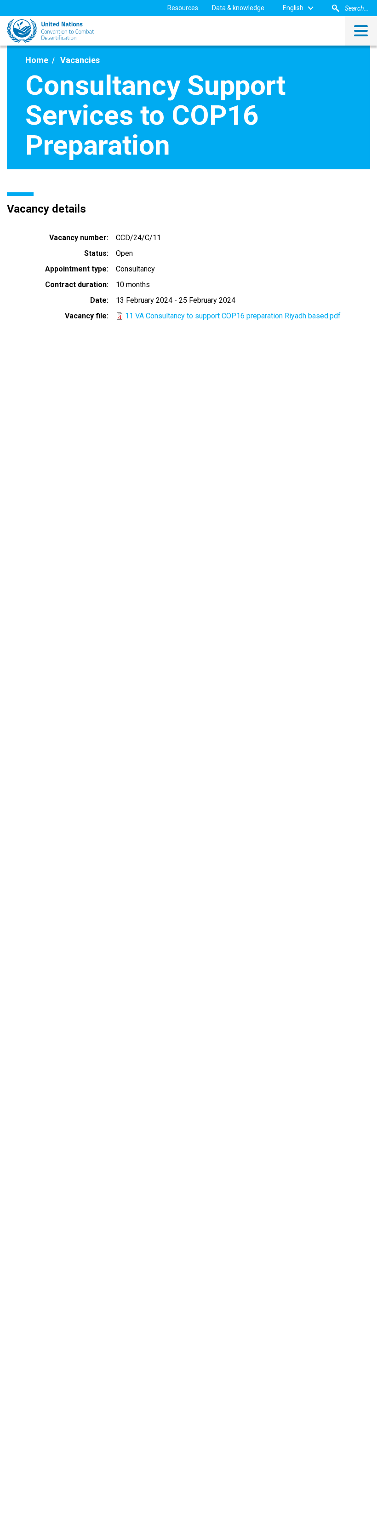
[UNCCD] (50, 30)
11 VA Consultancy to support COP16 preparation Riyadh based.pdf (233, 315)
